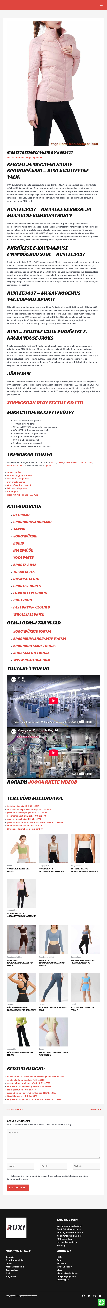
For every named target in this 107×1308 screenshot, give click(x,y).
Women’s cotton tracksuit (19, 485)
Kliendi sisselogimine (67, 1273)
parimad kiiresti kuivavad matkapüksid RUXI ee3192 (31, 1093)
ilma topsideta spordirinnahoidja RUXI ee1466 (29, 809)
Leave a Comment (15, 157)
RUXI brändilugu (64, 1239)
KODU (59, 1257)
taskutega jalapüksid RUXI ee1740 (23, 806)
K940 (9, 465)
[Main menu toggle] (101, 5)
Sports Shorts (27, 586)
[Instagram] (94, 1296)
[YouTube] (100, 1296)
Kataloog (61, 1245)
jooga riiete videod (52, 782)
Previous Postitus (13, 1109)
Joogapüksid (25, 536)
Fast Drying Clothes (31, 607)
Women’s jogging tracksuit (20, 475)
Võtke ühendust (64, 1267)
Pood (59, 1260)
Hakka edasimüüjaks (67, 1242)
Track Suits (24, 572)
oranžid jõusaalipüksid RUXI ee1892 (24, 819)
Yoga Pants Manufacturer (69, 1236)
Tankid (19, 529)
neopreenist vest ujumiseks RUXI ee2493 (26, 816)
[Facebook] (83, 1296)
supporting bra (14, 472)
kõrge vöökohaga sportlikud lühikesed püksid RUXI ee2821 (35, 1099)
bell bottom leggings (17, 488)
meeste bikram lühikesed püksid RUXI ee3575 (28, 1083)
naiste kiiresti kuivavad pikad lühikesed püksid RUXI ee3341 (35, 1076)
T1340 (81, 462)
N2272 (74, 462)
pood (48, 465)
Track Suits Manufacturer (69, 1229)
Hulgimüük (23, 550)
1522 (22, 465)
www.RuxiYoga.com (31, 660)
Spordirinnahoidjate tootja (39, 638)
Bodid (18, 543)
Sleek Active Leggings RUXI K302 (22, 495)
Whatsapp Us (63, 1279)
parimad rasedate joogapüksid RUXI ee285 (27, 812)
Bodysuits (22, 600)
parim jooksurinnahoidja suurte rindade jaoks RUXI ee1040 (35, 822)
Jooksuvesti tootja (31, 653)
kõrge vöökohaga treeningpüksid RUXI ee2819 (29, 1086)
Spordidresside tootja (34, 645)
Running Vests (26, 579)
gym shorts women (16, 482)
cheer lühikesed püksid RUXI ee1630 (24, 825)
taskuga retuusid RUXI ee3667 (21, 1090)
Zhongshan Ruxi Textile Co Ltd (45, 403)
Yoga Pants (23, 557)
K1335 (60, 462)
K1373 (67, 462)
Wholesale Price (28, 614)
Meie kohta (62, 1263)
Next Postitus (96, 1109)
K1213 (53, 462)
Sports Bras (25, 564)
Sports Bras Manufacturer (69, 1226)
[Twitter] (89, 1296)
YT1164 (88, 462)
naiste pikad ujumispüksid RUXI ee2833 (25, 1080)
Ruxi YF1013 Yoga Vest (18, 478)
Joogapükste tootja (32, 631)
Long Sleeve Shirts (30, 593)
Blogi (28, 157)
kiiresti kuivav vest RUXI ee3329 (22, 1096)
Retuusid (21, 515)
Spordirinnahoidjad (32, 522)
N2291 (16, 465)
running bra (12, 491)
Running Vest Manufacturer (70, 1232)
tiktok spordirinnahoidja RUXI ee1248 (24, 829)
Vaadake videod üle (15, 1267)
